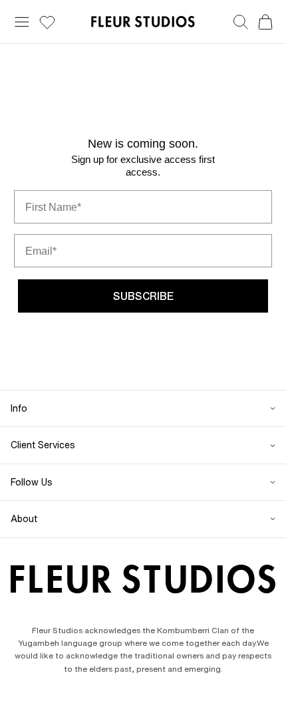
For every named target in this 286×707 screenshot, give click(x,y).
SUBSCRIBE (143, 296)
